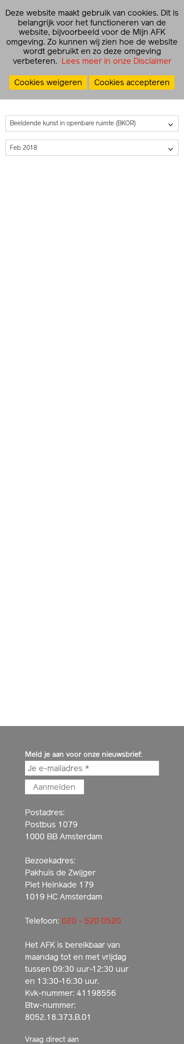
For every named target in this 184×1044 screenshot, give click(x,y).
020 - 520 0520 (91, 920)
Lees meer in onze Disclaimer (115, 61)
